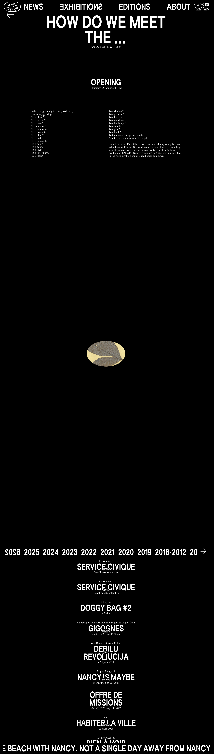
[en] (206, 5)
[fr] (201, 5)
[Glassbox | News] (12, 6)
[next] (203, 552)
